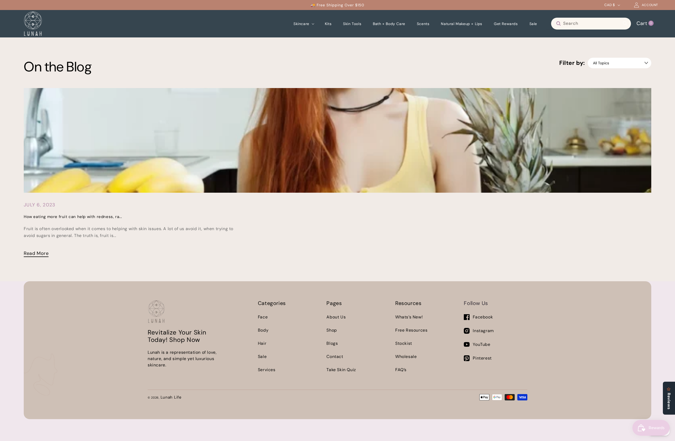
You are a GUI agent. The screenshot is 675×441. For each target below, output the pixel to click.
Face (263, 317)
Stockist (403, 343)
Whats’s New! (409, 317)
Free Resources (411, 330)
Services (267, 369)
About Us (336, 317)
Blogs (332, 343)
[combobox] (591, 24)
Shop (331, 330)
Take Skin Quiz (341, 369)
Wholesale (406, 356)
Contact (334, 356)
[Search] (625, 23)
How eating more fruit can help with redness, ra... (73, 216)
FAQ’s (401, 369)
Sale (262, 356)
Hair (262, 343)
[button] (303, 23)
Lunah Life (171, 397)
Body (263, 330)
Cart (644, 23)
